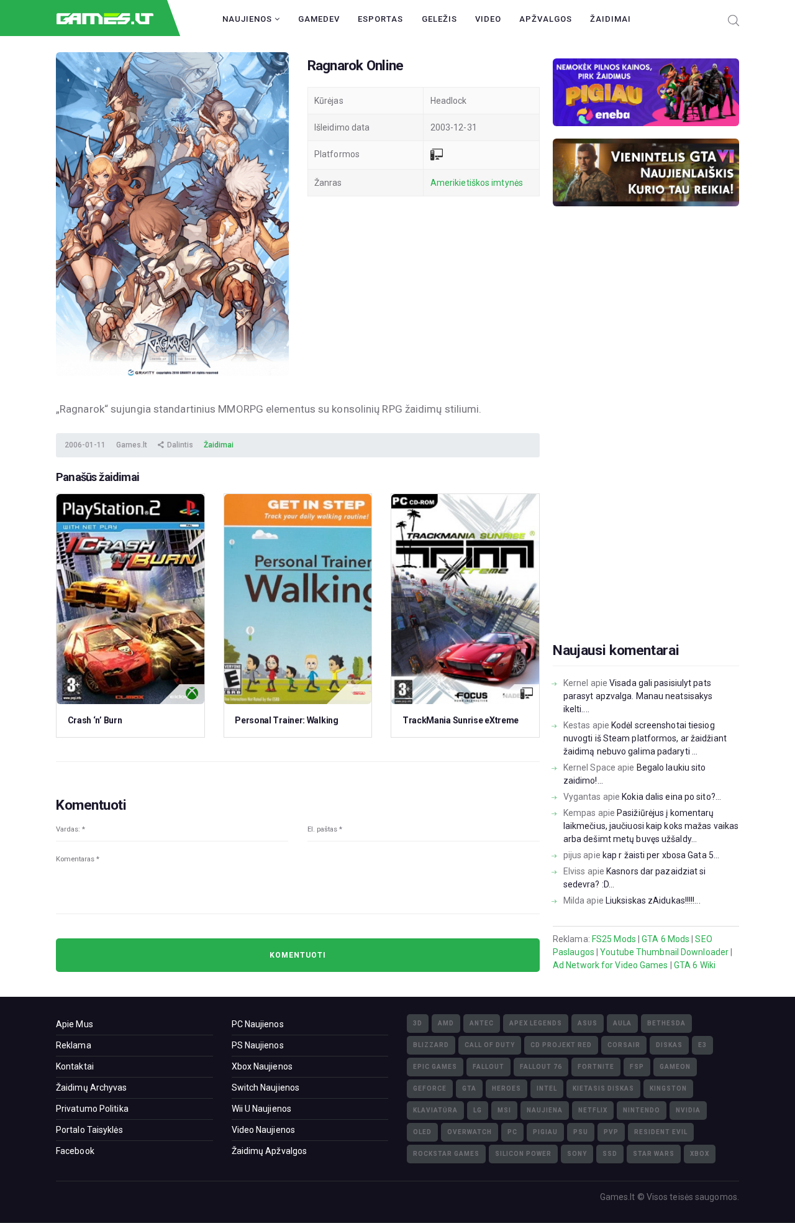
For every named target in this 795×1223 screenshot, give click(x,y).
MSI (504, 1110)
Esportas (380, 19)
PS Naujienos (258, 1045)
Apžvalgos (545, 19)
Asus (587, 1023)
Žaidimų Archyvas (91, 1087)
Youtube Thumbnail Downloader (664, 952)
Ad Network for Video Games (610, 965)
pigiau (545, 1132)
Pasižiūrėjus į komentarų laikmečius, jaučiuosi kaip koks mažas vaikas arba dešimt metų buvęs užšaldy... (650, 826)
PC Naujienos (258, 1024)
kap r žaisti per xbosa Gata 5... (660, 855)
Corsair (623, 1045)
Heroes (506, 1088)
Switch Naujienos (266, 1087)
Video (488, 19)
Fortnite (596, 1066)
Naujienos (248, 19)
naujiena (545, 1110)
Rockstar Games (446, 1153)
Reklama (73, 1045)
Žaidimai (610, 19)
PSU (580, 1132)
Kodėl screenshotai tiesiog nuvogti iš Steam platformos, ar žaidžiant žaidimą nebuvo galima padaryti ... (645, 738)
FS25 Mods (614, 939)
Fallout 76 (541, 1066)
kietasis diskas (603, 1088)
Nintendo (641, 1110)
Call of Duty (490, 1045)
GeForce (430, 1088)
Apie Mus (74, 1024)
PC (512, 1132)
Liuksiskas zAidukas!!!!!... (653, 900)
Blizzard (431, 1045)
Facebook (75, 1151)
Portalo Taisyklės (89, 1130)
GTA (469, 1088)
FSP (637, 1066)
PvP (611, 1132)
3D (417, 1023)
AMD (446, 1023)
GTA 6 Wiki (695, 965)
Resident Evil (661, 1132)
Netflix (592, 1110)
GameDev (319, 19)
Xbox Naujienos (262, 1066)
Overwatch (469, 1132)
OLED (422, 1132)
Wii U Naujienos (262, 1109)
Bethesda (666, 1023)
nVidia (688, 1110)
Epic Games (435, 1066)
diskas (669, 1045)
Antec (482, 1023)
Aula (622, 1023)
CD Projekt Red (561, 1045)
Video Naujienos (264, 1130)
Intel (547, 1088)
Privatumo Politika (92, 1109)
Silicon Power (523, 1153)
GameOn (675, 1066)
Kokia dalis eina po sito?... (671, 797)
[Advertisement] (646, 443)
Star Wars (654, 1153)
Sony (577, 1153)
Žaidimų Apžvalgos (269, 1151)
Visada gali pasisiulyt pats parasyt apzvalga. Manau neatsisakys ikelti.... (638, 696)
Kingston (668, 1088)
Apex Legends (535, 1023)
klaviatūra (435, 1110)
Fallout (488, 1066)
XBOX (699, 1153)
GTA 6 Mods (665, 939)
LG (477, 1110)
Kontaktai (75, 1066)
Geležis (439, 19)
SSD (609, 1153)
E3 (702, 1045)
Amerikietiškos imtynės (476, 183)
